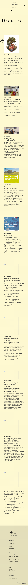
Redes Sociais (12, 570)
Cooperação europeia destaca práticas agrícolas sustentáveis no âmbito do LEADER (14, 493)
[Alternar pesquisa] (12, 10)
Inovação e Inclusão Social (14, 558)
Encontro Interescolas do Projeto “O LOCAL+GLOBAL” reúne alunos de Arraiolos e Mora (12, 341)
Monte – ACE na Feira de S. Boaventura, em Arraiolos (12, 100)
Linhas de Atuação (13, 542)
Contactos (11, 548)
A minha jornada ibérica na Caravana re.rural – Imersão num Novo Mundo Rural (13, 58)
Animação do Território (14, 556)
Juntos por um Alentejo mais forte (10, 139)
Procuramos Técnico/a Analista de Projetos (11, 187)
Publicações (11, 567)
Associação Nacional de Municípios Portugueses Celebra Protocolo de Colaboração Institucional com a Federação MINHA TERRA (14, 281)
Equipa (10, 546)
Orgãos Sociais (12, 543)
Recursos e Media (16, 6)
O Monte (14, 2)
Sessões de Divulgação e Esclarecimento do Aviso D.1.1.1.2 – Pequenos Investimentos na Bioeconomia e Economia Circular (12, 387)
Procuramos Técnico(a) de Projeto (11, 236)
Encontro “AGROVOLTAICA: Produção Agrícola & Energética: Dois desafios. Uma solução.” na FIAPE (12, 440)
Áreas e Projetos (15, 4)
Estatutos (11, 545)
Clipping (11, 569)
